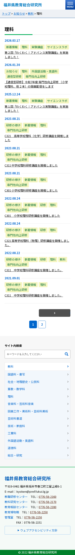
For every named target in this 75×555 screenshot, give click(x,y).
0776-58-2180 (47, 507)
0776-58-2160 (47, 497)
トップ (6, 13)
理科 (25, 47)
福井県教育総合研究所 (22, 4)
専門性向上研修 (36, 76)
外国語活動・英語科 (45, 71)
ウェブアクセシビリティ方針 (38, 530)
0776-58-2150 (33, 517)
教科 (31, 13)
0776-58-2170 (47, 502)
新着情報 (12, 47)
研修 (43, 205)
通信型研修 (14, 76)
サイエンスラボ (57, 47)
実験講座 (37, 47)
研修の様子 (13, 125)
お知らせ (19, 13)
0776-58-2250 (39, 512)
